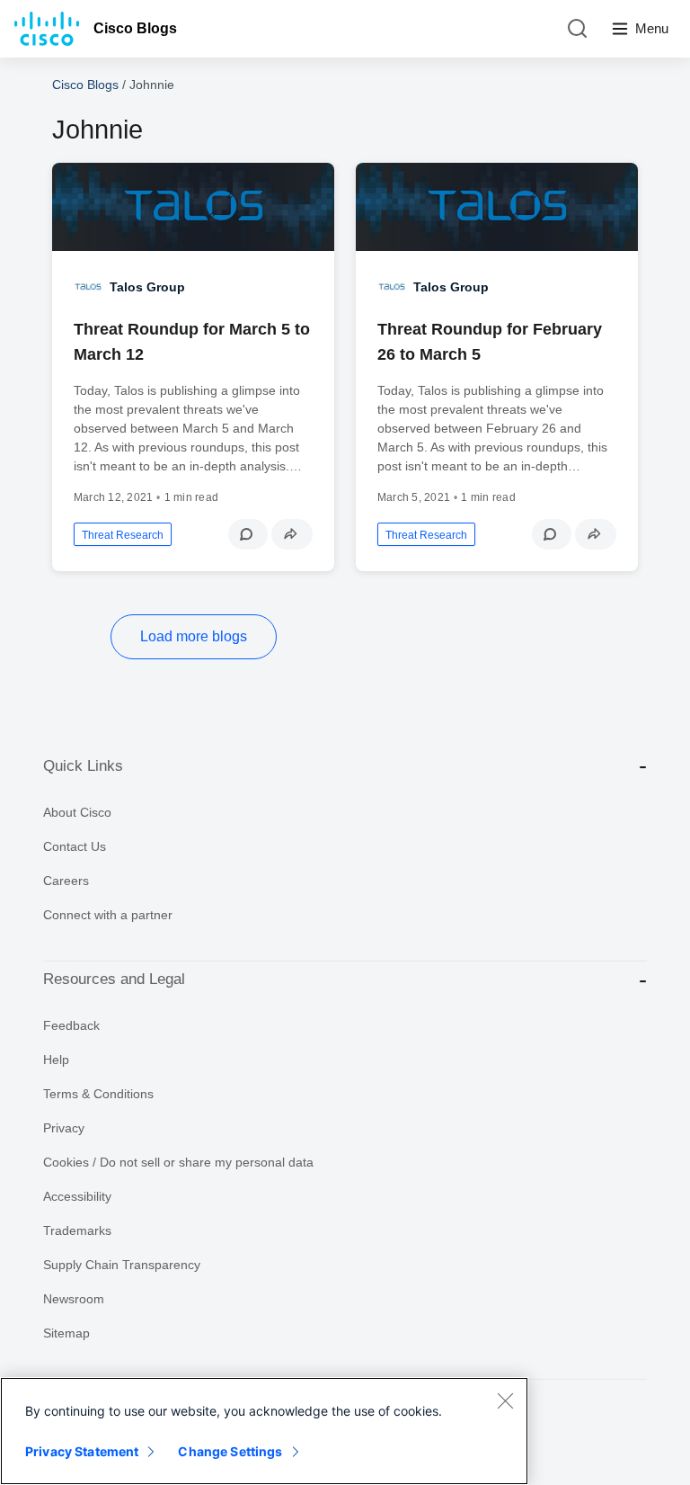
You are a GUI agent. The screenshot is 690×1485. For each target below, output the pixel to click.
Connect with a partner (107, 915)
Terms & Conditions (98, 1094)
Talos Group (147, 287)
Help (56, 1059)
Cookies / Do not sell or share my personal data (178, 1162)
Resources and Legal (114, 979)
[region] (264, 1431)
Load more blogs (193, 636)
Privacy (63, 1128)
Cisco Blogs (135, 28)
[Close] (505, 1400)
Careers (66, 880)
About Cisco (77, 812)
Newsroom (73, 1299)
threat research (123, 535)
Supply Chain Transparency (121, 1264)
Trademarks (77, 1230)
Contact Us (74, 846)
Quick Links (83, 765)
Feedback (71, 1025)
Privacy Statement (81, 1451)
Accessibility (77, 1196)
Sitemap (66, 1333)
